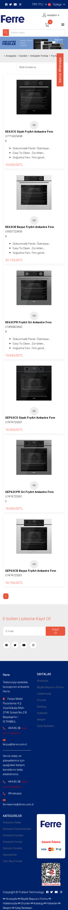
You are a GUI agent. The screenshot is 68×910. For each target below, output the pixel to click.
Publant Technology (31, 892)
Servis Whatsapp (60, 70)
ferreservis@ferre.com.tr (18, 804)
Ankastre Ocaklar (13, 835)
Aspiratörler (10, 854)
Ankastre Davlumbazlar (17, 828)
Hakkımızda (44, 693)
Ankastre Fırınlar (12, 841)
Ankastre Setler (12, 822)
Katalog (41, 706)
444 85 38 (14, 728)
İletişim (41, 719)
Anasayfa (11, 55)
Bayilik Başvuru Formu (50, 687)
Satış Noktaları (45, 725)
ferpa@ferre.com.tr (15, 744)
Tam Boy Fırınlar (12, 861)
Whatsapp (15, 793)
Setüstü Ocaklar (12, 848)
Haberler (42, 713)
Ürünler (23, 55)
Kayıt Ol (55, 631)
